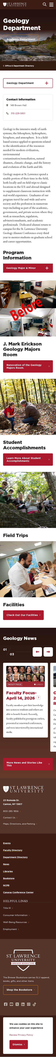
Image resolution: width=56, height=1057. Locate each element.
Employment (10, 929)
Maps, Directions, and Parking (19, 824)
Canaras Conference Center (18, 892)
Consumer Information (15, 915)
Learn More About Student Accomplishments (24, 459)
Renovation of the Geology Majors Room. (24, 366)
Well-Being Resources (15, 922)
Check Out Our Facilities (22, 615)
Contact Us (9, 817)
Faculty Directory (12, 850)
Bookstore (8, 878)
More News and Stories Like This (24, 764)
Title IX (7, 908)
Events (7, 843)
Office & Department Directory (19, 66)
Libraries (8, 871)
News (6, 864)
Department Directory (15, 857)
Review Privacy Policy (21, 1035)
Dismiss (17, 1044)
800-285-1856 (11, 811)
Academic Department (21, 39)
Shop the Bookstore (19, 989)
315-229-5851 (18, 113)
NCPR (6, 885)
